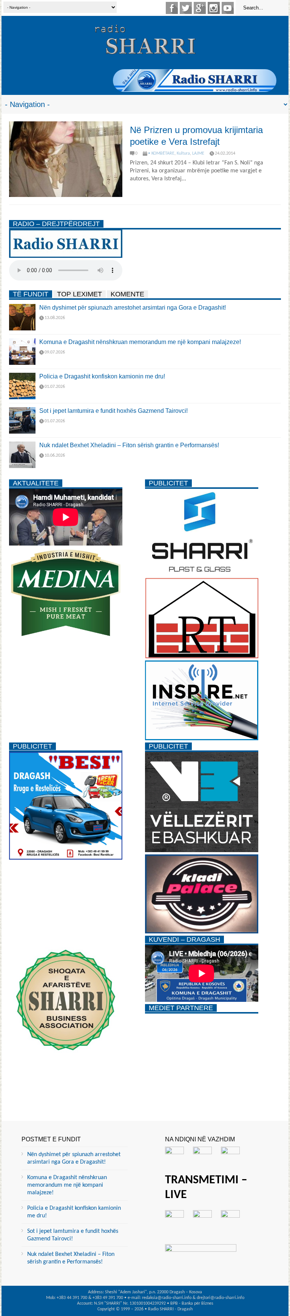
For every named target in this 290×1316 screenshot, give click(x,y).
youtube (228, 8)
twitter (186, 8)
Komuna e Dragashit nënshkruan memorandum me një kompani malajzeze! (140, 342)
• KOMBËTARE (161, 153)
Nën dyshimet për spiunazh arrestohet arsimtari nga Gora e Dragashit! (132, 307)
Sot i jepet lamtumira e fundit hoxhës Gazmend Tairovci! (113, 411)
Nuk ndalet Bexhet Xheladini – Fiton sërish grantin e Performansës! (129, 445)
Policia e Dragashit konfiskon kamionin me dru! (102, 376)
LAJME (198, 153)
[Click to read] (65, 159)
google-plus (200, 8)
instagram (214, 8)
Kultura (183, 153)
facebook (172, 8)
